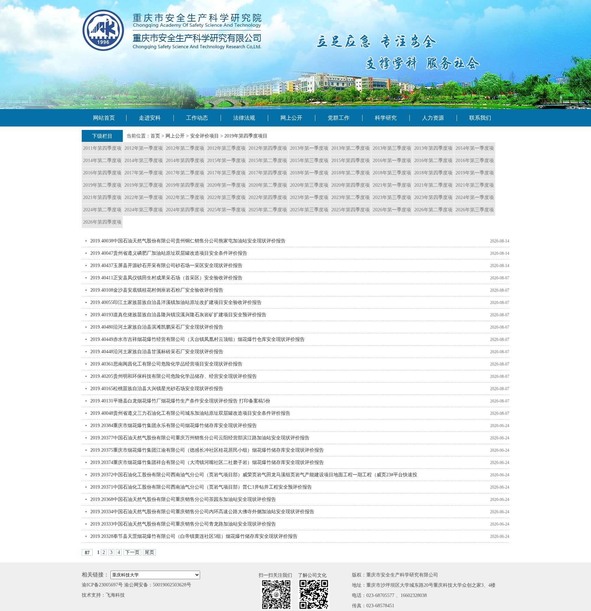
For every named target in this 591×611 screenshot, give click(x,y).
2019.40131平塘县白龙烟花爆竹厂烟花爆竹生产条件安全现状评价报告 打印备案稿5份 (180, 400)
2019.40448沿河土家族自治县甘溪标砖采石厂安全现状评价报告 (156, 351)
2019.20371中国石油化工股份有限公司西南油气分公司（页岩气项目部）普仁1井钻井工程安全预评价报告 (201, 487)
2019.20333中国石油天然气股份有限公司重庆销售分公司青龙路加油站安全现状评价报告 (183, 524)
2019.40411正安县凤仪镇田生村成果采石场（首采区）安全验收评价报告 (166, 277)
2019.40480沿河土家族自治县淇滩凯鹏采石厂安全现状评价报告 (156, 327)
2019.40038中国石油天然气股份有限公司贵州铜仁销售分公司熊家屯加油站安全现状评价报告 (188, 240)
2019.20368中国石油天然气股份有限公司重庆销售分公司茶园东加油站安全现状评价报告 (183, 499)
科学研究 (386, 118)
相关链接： (95, 574)
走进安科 (150, 118)
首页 (155, 135)
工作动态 (197, 118)
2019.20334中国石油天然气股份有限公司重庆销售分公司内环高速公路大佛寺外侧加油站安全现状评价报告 (202, 511)
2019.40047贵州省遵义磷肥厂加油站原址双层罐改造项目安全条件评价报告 (168, 253)
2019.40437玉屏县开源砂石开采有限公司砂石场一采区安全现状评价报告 (166, 265)
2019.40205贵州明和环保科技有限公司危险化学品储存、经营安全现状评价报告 (173, 376)
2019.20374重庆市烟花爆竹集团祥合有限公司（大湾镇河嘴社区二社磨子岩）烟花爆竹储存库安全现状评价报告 (207, 462)
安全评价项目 (204, 135)
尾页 (149, 552)
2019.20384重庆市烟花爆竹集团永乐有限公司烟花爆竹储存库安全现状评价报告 (173, 425)
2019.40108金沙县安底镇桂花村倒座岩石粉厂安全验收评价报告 (156, 290)
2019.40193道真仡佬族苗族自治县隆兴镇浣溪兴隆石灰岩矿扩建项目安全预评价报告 (178, 314)
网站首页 (104, 118)
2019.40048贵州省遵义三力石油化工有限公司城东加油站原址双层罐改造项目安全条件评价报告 (190, 413)
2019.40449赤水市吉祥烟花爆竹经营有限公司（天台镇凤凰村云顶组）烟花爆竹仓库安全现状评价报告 (197, 339)
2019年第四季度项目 (245, 135)
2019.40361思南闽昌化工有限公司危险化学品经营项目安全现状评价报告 (166, 364)
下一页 (132, 552)
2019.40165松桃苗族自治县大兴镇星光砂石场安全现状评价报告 (156, 388)
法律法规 (244, 118)
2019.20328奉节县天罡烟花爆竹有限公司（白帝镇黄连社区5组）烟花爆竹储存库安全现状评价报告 (194, 536)
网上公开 (291, 118)
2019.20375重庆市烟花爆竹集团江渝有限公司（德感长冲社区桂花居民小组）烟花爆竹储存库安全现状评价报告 (207, 450)
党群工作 (339, 118)
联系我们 (480, 118)
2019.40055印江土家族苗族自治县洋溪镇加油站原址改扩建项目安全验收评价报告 (176, 302)
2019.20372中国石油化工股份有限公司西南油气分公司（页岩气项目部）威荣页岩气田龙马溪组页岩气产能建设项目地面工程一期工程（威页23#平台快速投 (253, 474)
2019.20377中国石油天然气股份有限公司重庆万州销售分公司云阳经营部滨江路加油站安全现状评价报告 (200, 437)
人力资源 (433, 118)
